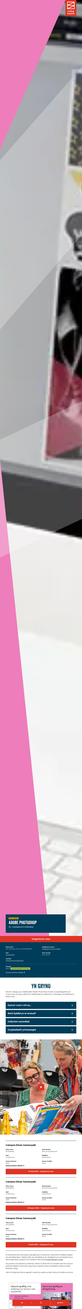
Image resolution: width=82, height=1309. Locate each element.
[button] (16, 972)
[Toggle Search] (41, 1303)
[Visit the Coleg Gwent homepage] (70, 8)
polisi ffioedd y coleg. (55, 1259)
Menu (61, 1303)
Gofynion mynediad (18, 1021)
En (22, 1303)
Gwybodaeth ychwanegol (22, 1030)
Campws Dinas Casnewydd (14, 961)
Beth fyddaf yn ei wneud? (22, 1013)
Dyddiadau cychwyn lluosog (51, 949)
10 (10, 955)
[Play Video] (41, 1087)
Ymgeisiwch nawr (41, 939)
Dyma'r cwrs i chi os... (19, 1005)
